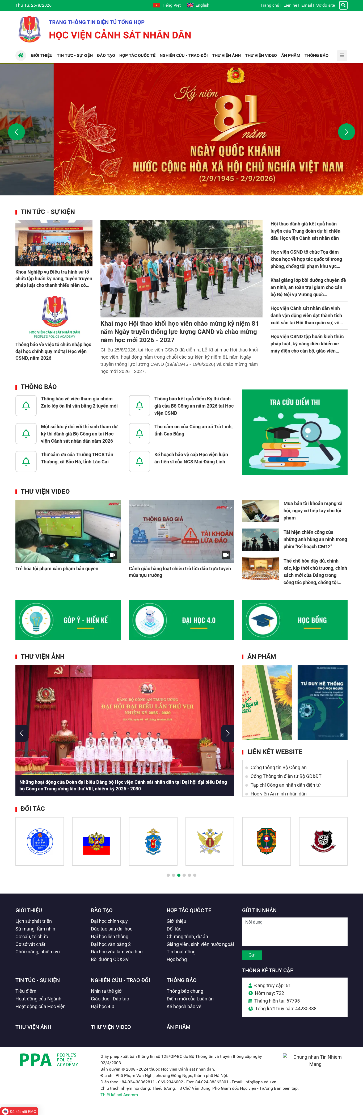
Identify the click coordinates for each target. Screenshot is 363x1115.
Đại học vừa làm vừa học (116, 951)
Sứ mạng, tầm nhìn (35, 929)
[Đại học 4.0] (181, 620)
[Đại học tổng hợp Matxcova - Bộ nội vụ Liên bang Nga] (153, 841)
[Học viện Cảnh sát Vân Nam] (39, 841)
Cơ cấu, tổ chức (31, 936)
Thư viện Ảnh (43, 656)
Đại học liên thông (109, 936)
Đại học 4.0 (102, 1006)
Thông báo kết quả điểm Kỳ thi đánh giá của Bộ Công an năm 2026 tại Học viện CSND (194, 406)
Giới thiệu (28, 910)
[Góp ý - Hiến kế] (68, 620)
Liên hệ (290, 5)
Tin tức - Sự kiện (48, 212)
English (202, 5)
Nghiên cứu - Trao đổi (120, 980)
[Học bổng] (295, 620)
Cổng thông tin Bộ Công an (279, 767)
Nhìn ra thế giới (107, 991)
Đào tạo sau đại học (111, 929)
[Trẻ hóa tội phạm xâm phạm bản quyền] (68, 531)
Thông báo (39, 387)
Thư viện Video (45, 491)
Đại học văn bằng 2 (111, 944)
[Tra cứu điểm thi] (295, 432)
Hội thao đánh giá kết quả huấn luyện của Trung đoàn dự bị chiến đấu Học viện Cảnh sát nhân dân (305, 231)
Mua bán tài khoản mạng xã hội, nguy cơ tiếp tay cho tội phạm (313, 511)
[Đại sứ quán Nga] (96, 841)
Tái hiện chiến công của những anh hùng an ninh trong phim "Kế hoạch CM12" (315, 539)
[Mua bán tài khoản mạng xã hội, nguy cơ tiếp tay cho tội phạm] (260, 511)
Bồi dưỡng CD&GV (110, 959)
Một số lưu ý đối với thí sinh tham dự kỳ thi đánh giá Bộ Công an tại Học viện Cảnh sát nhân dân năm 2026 (79, 434)
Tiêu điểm (25, 991)
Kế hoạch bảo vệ (184, 1006)
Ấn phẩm (261, 656)
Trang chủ (269, 5)
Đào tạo (102, 910)
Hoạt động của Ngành (38, 998)
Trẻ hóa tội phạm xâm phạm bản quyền (56, 568)
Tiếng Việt (171, 5)
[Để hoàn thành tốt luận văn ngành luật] (267, 702)
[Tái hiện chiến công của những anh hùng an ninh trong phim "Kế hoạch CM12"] (260, 540)
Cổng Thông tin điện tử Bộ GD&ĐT (286, 776)
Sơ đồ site (325, 5)
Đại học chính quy (109, 921)
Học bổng (177, 959)
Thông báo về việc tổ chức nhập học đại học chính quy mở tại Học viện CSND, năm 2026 (53, 351)
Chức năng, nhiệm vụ (37, 951)
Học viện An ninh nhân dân (279, 794)
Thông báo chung (185, 991)
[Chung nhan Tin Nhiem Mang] (315, 1064)
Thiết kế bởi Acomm (119, 1094)
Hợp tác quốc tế (189, 910)
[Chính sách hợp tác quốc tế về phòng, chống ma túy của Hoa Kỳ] (323, 702)
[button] (16, 131)
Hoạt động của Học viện (40, 1006)
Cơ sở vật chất (30, 944)
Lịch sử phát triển (33, 921)
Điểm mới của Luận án (190, 998)
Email (306, 5)
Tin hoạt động (181, 951)
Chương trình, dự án (187, 936)
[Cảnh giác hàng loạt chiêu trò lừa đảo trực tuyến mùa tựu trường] (181, 531)
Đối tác (174, 929)
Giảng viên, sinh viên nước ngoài (200, 944)
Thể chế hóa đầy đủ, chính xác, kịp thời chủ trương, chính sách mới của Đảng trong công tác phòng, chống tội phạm (315, 575)
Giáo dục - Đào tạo (110, 998)
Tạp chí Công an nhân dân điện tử (286, 785)
